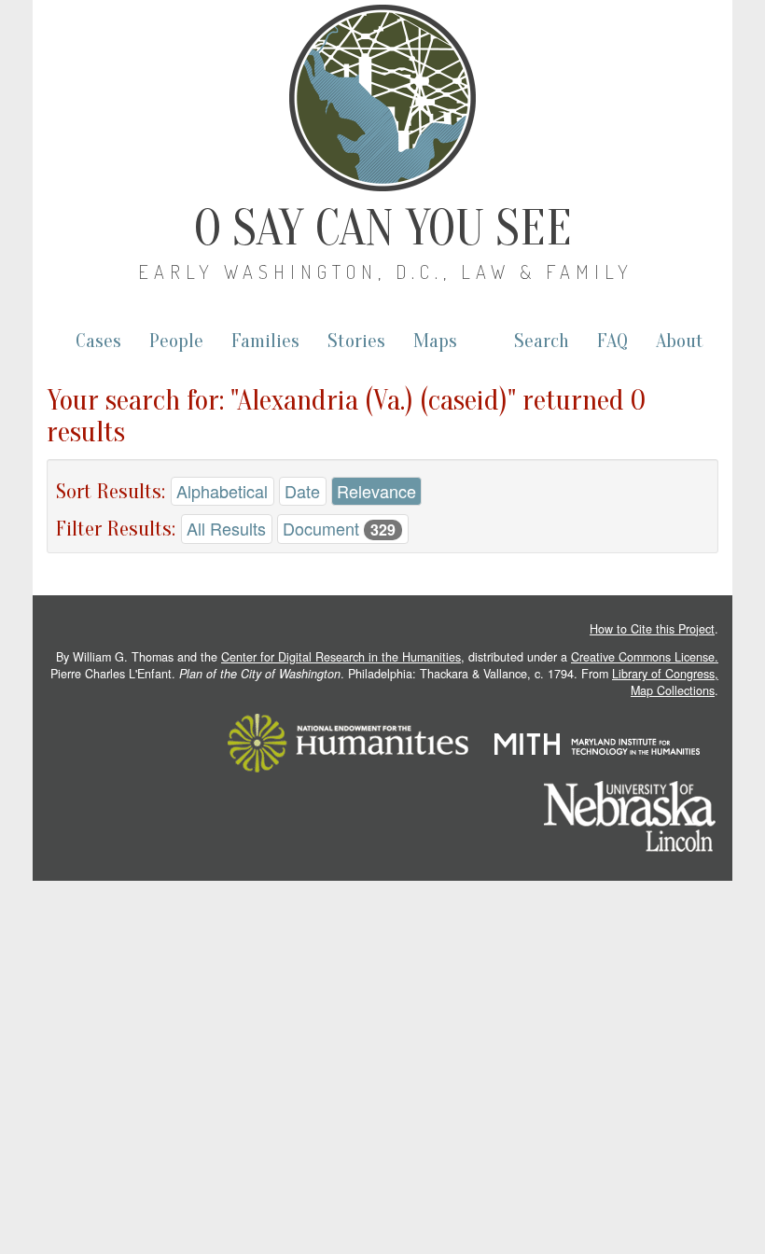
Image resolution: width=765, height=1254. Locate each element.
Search (541, 341)
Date (302, 491)
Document (339, 528)
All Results (226, 528)
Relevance (376, 491)
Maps (435, 341)
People (176, 341)
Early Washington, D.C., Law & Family (385, 271)
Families (265, 341)
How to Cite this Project (652, 628)
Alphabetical (222, 491)
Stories (356, 341)
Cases (98, 341)
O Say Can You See (383, 229)
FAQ (612, 341)
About (679, 341)
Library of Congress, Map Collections (665, 682)
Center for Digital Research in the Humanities (341, 656)
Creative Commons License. (644, 656)
